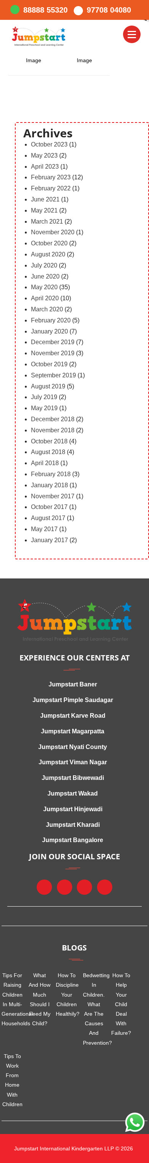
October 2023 (49, 144)
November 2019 (52, 353)
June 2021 (45, 199)
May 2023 (44, 155)
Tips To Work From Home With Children (12, 1080)
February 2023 (51, 177)
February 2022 (51, 188)
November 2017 (52, 496)
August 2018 (48, 452)
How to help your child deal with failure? (121, 1004)
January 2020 (49, 331)
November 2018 (52, 430)
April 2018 (45, 463)
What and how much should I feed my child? (39, 999)
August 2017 (48, 518)
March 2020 (47, 309)
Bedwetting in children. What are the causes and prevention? (94, 1008)
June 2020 (45, 276)
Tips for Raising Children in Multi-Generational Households (12, 999)
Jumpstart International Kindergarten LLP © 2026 (73, 1148)
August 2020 (48, 254)
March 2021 (47, 221)
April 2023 (45, 166)
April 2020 (45, 298)
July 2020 (44, 265)
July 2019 (44, 397)
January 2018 (49, 485)
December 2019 (52, 342)
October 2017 (49, 507)
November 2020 (52, 232)
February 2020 (51, 320)
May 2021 (44, 210)
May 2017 (44, 529)
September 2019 (53, 375)
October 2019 (49, 364)
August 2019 (48, 386)
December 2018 (52, 419)
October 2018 (49, 441)
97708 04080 (109, 10)
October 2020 (49, 243)
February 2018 (51, 474)
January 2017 (49, 540)
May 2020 (44, 287)
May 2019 (44, 408)
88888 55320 (45, 10)
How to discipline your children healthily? (67, 994)
